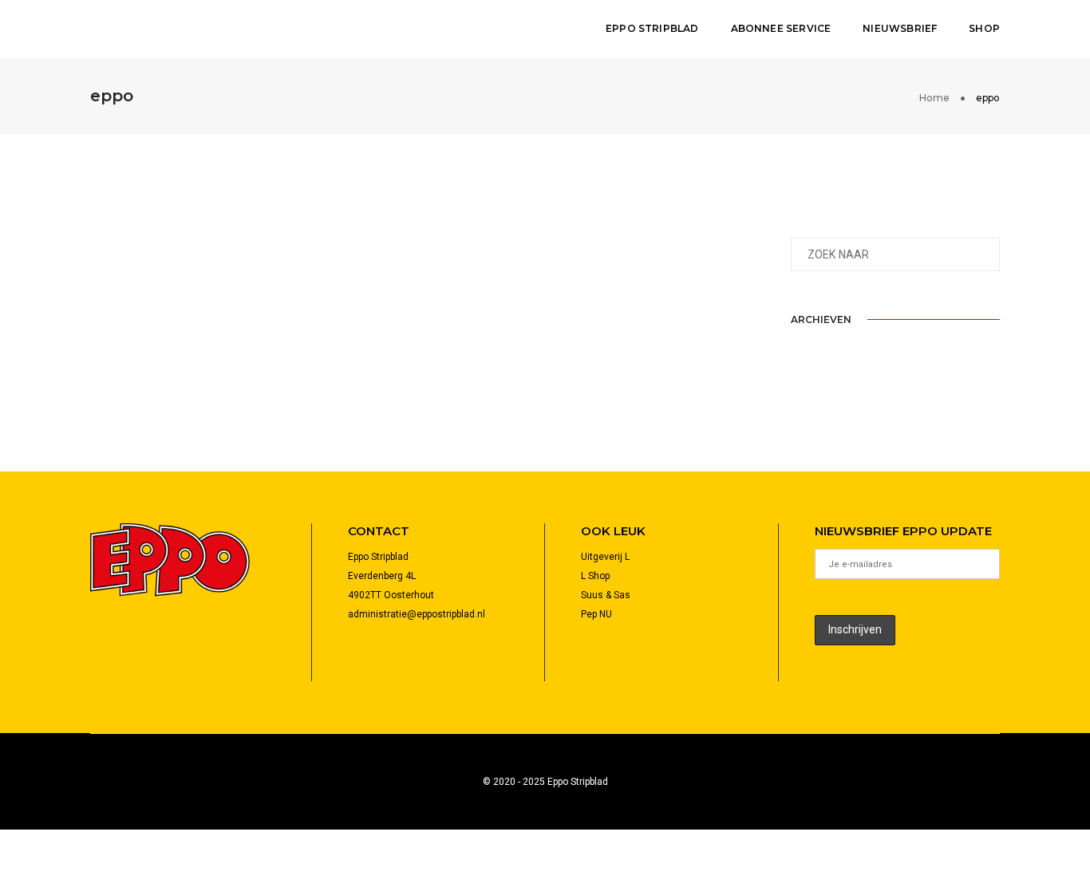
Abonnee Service (781, 28)
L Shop (595, 575)
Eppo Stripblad (652, 28)
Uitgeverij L (605, 556)
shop (984, 28)
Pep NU (596, 614)
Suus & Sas (605, 595)
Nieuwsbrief (900, 28)
